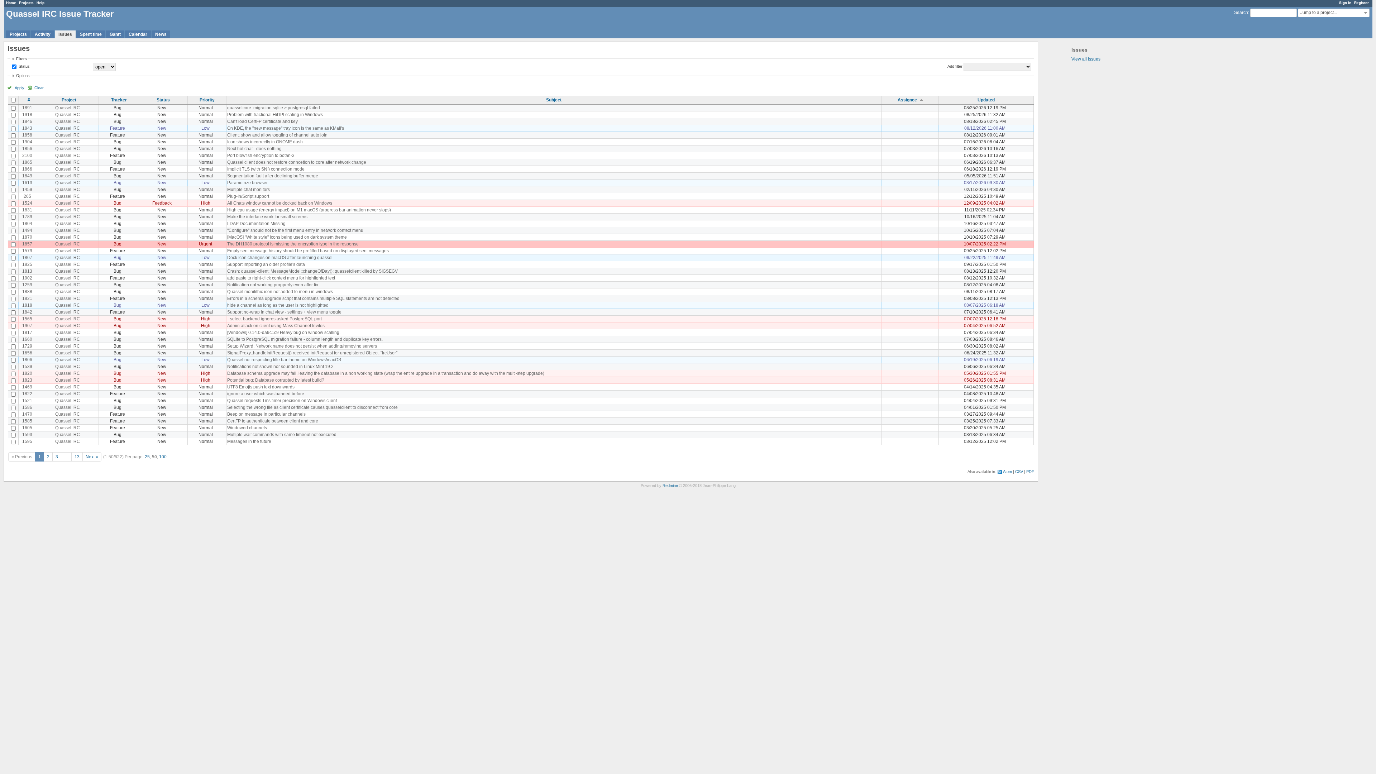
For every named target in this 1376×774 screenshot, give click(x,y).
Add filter (954, 66)
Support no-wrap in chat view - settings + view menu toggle (284, 312)
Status (24, 66)
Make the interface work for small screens (267, 216)
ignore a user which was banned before (265, 393)
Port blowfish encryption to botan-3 (261, 155)
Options (23, 75)
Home (11, 3)
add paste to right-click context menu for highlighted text (281, 278)
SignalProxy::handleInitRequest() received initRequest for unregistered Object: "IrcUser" (312, 352)
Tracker (119, 99)
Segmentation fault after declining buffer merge (272, 175)
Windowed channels (247, 427)
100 (163, 456)
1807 (27, 257)
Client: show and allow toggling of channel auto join (277, 135)
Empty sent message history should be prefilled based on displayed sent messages (308, 250)
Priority (207, 99)
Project (69, 99)
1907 (27, 325)
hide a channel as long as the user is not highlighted (278, 305)
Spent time (91, 34)
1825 (27, 264)
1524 (27, 203)
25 (147, 456)
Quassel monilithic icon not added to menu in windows (280, 291)
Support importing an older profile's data (266, 264)
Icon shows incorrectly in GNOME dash (265, 141)
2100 (27, 155)
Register (1361, 3)
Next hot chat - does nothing (254, 148)
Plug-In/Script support (248, 196)
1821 (27, 298)
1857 (27, 244)
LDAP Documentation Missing (256, 223)
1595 (27, 441)
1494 (27, 230)
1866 (27, 169)
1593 (27, 434)
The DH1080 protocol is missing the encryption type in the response (293, 244)
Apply (19, 88)
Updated (986, 99)
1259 (27, 284)
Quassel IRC (67, 107)
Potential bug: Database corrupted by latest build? (275, 380)
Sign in (1345, 3)
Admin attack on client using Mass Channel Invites (276, 325)
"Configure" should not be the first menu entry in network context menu (295, 230)
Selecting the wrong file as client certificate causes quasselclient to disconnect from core (312, 407)
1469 (27, 387)
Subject (554, 99)
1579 (27, 250)
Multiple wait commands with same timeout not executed (281, 434)
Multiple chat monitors (248, 189)
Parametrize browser (247, 182)
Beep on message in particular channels (266, 414)
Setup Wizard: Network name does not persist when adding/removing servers (302, 346)
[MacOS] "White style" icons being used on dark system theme (287, 237)
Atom (1007, 471)
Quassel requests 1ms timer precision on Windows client (282, 400)
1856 (27, 148)
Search (1241, 12)
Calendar (138, 34)
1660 (27, 339)
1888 (27, 291)
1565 (27, 318)
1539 (27, 366)
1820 (27, 373)
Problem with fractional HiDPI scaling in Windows (275, 114)
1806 (27, 359)
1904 (27, 141)
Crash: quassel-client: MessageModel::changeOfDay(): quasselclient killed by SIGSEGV (312, 271)
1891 (27, 107)
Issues (65, 34)
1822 (27, 393)
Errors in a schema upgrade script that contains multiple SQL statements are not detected (313, 298)
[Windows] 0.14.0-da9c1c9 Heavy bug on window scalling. (283, 332)
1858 (27, 135)
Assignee (907, 99)
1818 (27, 305)
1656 (27, 352)
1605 (27, 427)
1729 (27, 346)
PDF (1030, 471)
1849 (27, 175)
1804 (27, 223)
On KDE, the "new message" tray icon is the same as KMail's (285, 128)
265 (27, 196)
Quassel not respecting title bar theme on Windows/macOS (284, 359)
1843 (27, 128)
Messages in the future (249, 441)
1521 (27, 400)
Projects (26, 3)
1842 (27, 312)
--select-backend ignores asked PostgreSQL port (274, 318)
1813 (27, 271)
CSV (1019, 471)
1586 (27, 407)
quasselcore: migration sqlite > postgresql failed (273, 107)
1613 (27, 182)
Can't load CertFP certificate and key (262, 121)
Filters (21, 59)
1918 (27, 114)
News (161, 34)
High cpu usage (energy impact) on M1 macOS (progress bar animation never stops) (309, 209)
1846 (27, 121)
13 (77, 456)
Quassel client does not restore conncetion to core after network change (296, 162)
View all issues (1085, 59)
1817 (27, 332)
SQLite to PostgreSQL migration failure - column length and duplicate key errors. (305, 339)
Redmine (670, 485)
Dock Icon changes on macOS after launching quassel (280, 257)
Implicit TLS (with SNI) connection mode (266, 169)
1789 (27, 216)
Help (40, 3)
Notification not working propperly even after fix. (273, 284)
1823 (27, 380)
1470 (27, 414)
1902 (27, 278)
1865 (27, 162)
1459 (27, 189)
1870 (27, 237)
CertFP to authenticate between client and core (272, 421)
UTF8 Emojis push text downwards (261, 387)
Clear (39, 88)
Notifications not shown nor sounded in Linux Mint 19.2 (280, 366)
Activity (43, 34)
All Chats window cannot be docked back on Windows (279, 203)
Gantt (115, 34)
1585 (27, 421)
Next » (92, 456)
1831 (27, 209)
